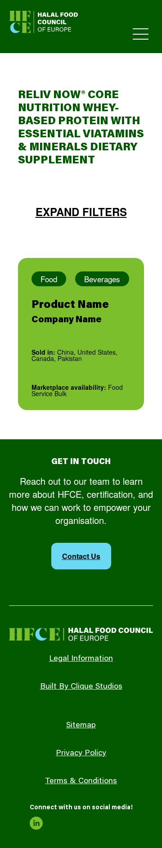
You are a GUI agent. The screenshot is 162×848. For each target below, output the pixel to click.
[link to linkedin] (36, 823)
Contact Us (81, 556)
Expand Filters (81, 211)
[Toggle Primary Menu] (140, 34)
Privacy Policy (81, 753)
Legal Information (81, 659)
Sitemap (81, 726)
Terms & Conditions (81, 781)
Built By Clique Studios (81, 687)
